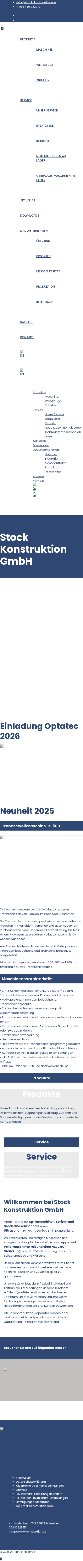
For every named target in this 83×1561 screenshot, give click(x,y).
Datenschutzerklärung (31, 1482)
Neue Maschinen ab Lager (63, 427)
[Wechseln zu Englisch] (49, 372)
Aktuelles (27, 200)
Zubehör (42, 80)
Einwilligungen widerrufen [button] (33, 1502)
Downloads (29, 216)
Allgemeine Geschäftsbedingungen (40, 1486)
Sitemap (21, 1490)
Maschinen (44, 50)
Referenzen (44, 302)
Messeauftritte (48, 271)
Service (26, 100)
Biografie (43, 256)
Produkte (27, 39)
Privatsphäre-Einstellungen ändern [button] (39, 1494)
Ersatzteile (45, 126)
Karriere (26, 322)
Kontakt (27, 337)
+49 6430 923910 (28, 7)
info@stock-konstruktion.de (36, 2)
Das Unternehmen (34, 231)
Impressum (23, 1478)
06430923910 (18, 1527)
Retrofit (42, 141)
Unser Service (47, 110)
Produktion (45, 287)
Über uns (43, 241)
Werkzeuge (44, 65)
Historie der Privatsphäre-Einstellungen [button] (42, 1498)
